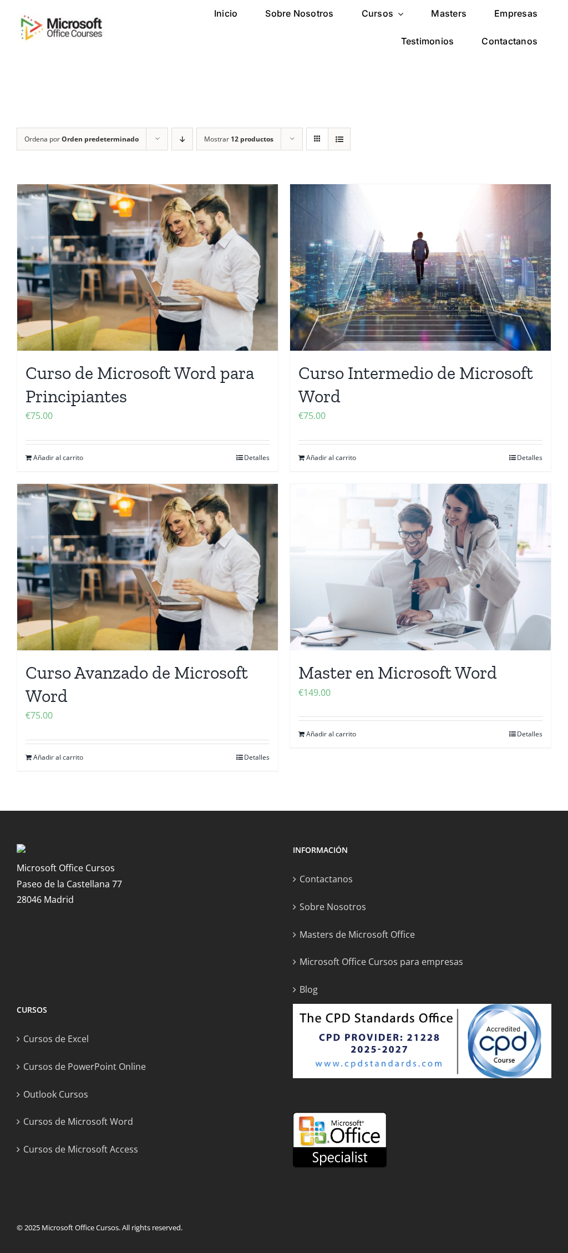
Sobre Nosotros (333, 907)
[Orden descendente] (182, 139)
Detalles (257, 457)
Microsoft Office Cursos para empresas (381, 962)
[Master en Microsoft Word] (420, 567)
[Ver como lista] (339, 139)
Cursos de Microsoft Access (80, 1149)
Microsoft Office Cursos (80, 1227)
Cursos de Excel (56, 1039)
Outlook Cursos (55, 1094)
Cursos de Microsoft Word (78, 1121)
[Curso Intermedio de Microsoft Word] (420, 267)
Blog (309, 989)
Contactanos (326, 879)
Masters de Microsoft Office (357, 934)
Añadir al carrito (58, 457)
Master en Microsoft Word (397, 672)
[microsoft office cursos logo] (61, 18)
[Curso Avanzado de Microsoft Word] (147, 567)
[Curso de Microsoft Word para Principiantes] (147, 267)
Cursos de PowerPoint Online (84, 1066)
